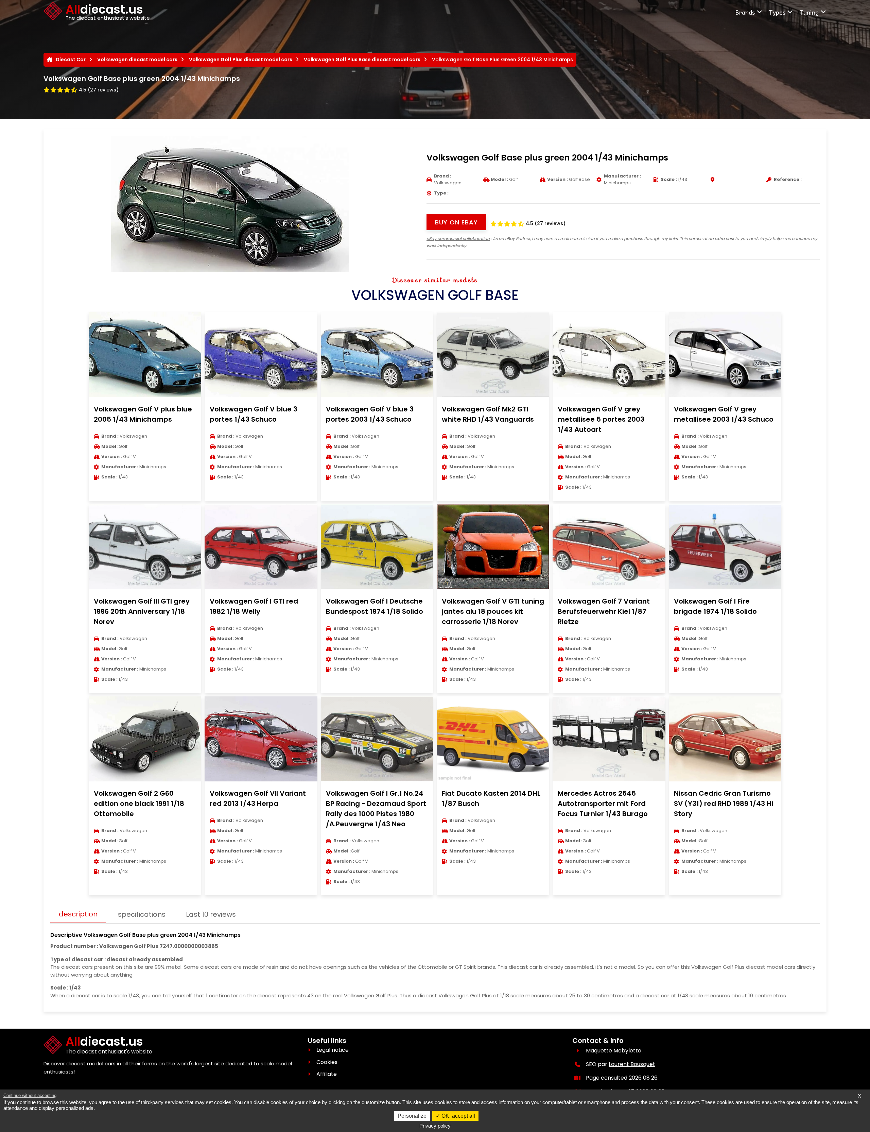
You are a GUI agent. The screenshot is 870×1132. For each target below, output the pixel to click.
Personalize (412, 1116)
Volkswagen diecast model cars (137, 59)
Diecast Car (71, 59)
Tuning (809, 12)
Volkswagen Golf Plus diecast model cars (240, 59)
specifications (142, 914)
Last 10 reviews (211, 914)
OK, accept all (457, 1116)
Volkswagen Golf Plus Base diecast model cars (362, 59)
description (78, 914)
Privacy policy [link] (435, 1126)
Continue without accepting (29, 1095)
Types (777, 12)
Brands (745, 12)
